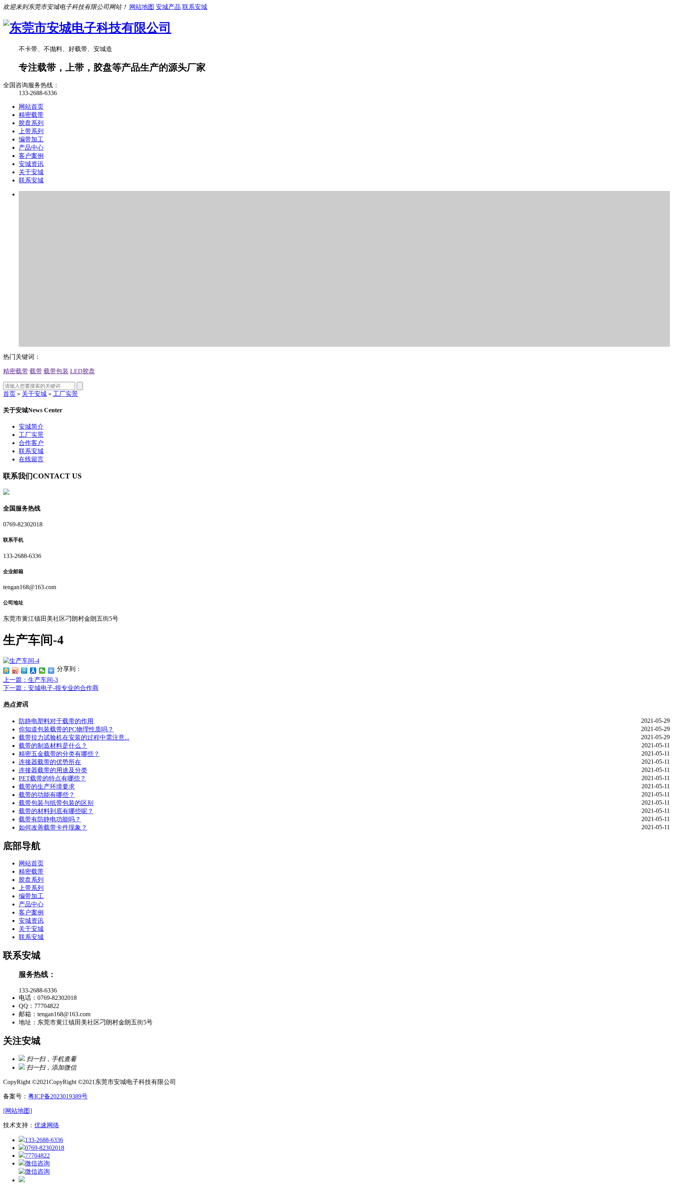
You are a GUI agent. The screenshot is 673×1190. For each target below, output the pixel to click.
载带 (36, 371)
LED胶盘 (82, 371)
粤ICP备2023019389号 (58, 1096)
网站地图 (141, 7)
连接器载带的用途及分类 (53, 770)
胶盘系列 (31, 123)
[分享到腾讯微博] (24, 670)
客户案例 (31, 155)
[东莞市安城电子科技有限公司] (87, 28)
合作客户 (31, 443)
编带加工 (31, 139)
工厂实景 (65, 393)
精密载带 (31, 114)
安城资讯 (31, 164)
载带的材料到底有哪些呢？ (56, 811)
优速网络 (46, 1125)
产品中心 (31, 147)
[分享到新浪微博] (15, 670)
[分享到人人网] (33, 670)
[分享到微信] (42, 670)
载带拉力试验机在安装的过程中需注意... (74, 737)
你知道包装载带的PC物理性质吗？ (66, 729)
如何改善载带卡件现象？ (53, 827)
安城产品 (168, 7)
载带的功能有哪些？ (47, 794)
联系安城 (194, 7)
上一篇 (30, 679)
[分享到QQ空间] (6, 670)
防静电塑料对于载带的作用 (56, 721)
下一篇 (51, 688)
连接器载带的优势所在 (50, 762)
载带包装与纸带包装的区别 (56, 803)
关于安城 (31, 172)
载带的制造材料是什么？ (53, 745)
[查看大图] (21, 660)
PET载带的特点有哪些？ (52, 778)
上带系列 (31, 131)
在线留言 (31, 459)
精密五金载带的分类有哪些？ (59, 753)
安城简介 (31, 426)
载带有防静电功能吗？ (50, 819)
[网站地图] (17, 1110)
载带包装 (56, 371)
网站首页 (31, 106)
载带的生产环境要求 (47, 786)
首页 (9, 393)
